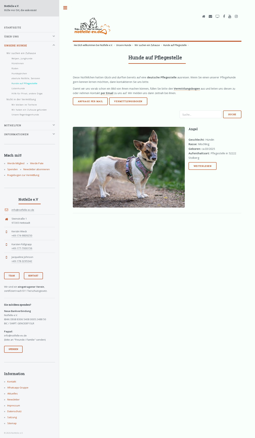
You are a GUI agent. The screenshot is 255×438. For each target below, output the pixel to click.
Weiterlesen (203, 166)
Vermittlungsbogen (128, 101)
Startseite (12, 27)
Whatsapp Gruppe (17, 387)
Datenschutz (14, 411)
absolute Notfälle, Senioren (26, 78)
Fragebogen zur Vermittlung (23, 175)
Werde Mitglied (15, 163)
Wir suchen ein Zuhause (147, 45)
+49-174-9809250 (22, 235)
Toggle (65, 8)
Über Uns (11, 36)
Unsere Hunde (123, 45)
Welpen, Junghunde (22, 58)
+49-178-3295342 (22, 261)
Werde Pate (36, 163)
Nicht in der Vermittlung (21, 99)
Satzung (12, 417)
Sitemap (12, 423)
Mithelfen (12, 125)
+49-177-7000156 (22, 248)
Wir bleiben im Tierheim (24, 104)
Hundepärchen (19, 73)
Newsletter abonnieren (36, 169)
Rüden (15, 68)
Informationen (16, 134)
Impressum (13, 405)
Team (12, 275)
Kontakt (33, 275)
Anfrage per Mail (90, 101)
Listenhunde (18, 88)
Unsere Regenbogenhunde (25, 114)
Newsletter (13, 399)
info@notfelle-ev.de (23, 210)
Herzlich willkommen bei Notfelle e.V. (93, 45)
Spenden (12, 169)
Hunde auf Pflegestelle (175, 45)
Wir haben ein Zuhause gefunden (29, 109)
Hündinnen (18, 63)
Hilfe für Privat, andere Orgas (27, 93)
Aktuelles (12, 393)
